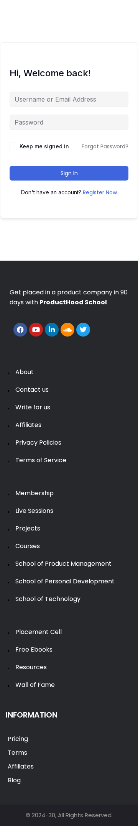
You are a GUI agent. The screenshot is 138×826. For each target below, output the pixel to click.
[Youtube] (36, 330)
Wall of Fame (35, 684)
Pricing (18, 738)
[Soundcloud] (67, 330)
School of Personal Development (65, 581)
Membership (34, 493)
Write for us (32, 407)
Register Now (100, 192)
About (24, 372)
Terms (17, 752)
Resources (31, 667)
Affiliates (28, 424)
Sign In (69, 173)
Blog (14, 780)
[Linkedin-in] (52, 330)
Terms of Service (40, 460)
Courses (27, 546)
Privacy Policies (38, 442)
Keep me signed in (44, 146)
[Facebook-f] (20, 330)
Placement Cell (38, 631)
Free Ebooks (34, 649)
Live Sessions (34, 510)
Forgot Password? (105, 146)
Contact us (32, 389)
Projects (27, 528)
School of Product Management (63, 563)
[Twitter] (83, 330)
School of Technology (47, 598)
